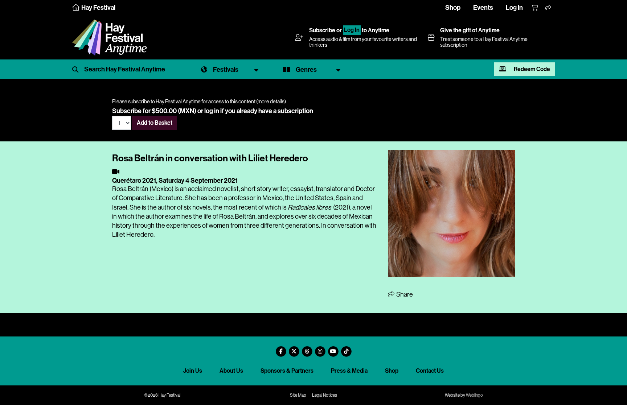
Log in (514, 8)
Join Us (192, 370)
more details (271, 101)
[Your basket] (535, 8)
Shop (452, 8)
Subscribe (322, 30)
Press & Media (349, 370)
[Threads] (307, 348)
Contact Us (430, 370)
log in (211, 111)
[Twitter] (293, 348)
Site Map (298, 395)
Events (483, 8)
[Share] (548, 8)
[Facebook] (280, 348)
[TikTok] (346, 348)
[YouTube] (333, 348)
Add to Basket (154, 122)
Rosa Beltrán (130, 189)
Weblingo (474, 395)
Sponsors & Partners (287, 370)
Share (404, 294)
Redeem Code (531, 69)
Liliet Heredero (132, 234)
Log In (352, 30)
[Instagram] (320, 348)
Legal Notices (324, 395)
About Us (231, 370)
